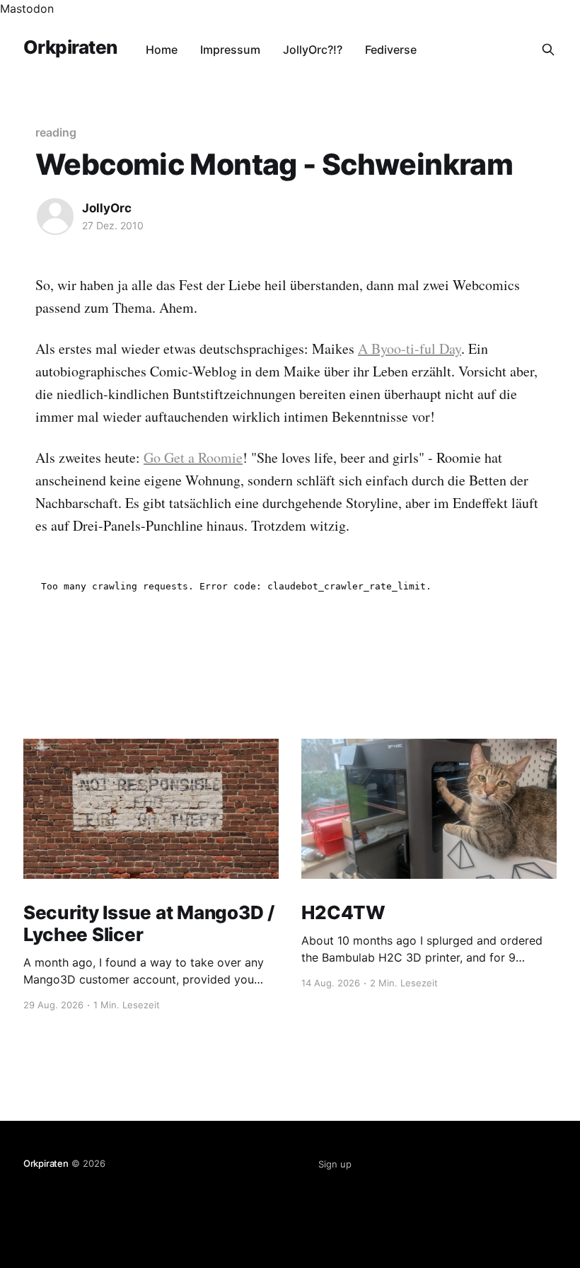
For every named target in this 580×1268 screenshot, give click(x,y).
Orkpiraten (70, 47)
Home (162, 49)
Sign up (335, 1164)
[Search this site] (548, 49)
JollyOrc (107, 208)
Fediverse (391, 49)
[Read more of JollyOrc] (55, 216)
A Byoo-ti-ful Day (409, 348)
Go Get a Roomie (193, 457)
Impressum (230, 49)
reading (55, 132)
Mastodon (27, 8)
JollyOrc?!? (312, 49)
